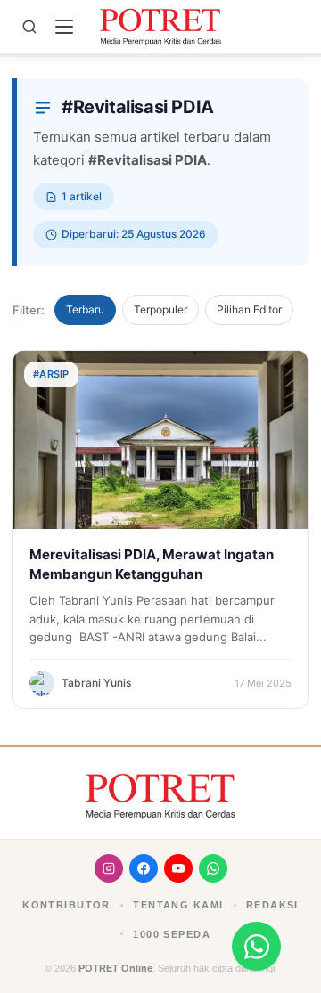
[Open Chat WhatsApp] (256, 946)
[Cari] (29, 27)
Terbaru (85, 309)
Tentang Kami (178, 904)
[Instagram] (109, 868)
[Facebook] (143, 868)
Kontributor (66, 904)
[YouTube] (178, 868)
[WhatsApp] (213, 868)
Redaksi (272, 904)
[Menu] (64, 27)
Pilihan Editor (249, 309)
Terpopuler (160, 309)
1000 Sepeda (171, 934)
